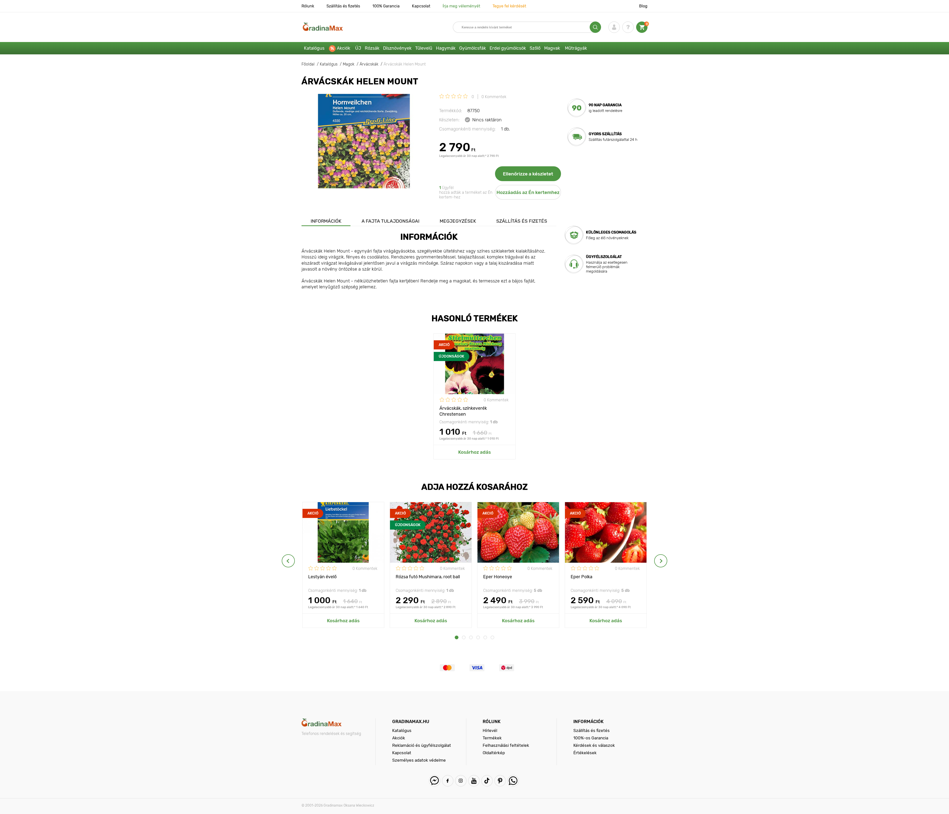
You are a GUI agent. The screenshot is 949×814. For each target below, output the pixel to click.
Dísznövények (397, 48)
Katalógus (314, 48)
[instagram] (461, 781)
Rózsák (372, 48)
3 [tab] (471, 637)
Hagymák (445, 48)
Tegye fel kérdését (509, 6)
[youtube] (474, 781)
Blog (643, 6)
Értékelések (585, 752)
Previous (288, 560)
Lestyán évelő (322, 576)
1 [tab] (456, 637)
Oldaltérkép (494, 752)
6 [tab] (492, 637)
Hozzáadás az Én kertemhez (528, 192)
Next (660, 560)
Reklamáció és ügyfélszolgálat (421, 745)
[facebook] (447, 781)
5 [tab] (485, 637)
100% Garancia (386, 6)
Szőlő (535, 48)
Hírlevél (490, 730)
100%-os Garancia (590, 737)
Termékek (492, 737)
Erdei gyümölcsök (508, 48)
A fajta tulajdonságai (390, 221)
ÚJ (358, 48)
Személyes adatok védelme (419, 760)
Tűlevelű (423, 48)
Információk (326, 221)
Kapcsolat (421, 6)
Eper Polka (581, 576)
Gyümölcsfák (472, 48)
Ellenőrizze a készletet (528, 174)
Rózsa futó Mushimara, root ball (428, 576)
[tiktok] (487, 781)
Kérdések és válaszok (594, 745)
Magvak (552, 48)
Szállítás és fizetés (343, 6)
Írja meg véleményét (461, 6)
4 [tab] (478, 637)
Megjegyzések (458, 221)
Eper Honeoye (497, 576)
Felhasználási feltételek (506, 745)
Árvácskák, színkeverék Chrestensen (463, 411)
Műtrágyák (576, 48)
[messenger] (434, 781)
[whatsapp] (513, 781)
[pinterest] (500, 781)
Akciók (343, 48)
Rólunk (308, 6)
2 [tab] (464, 637)
